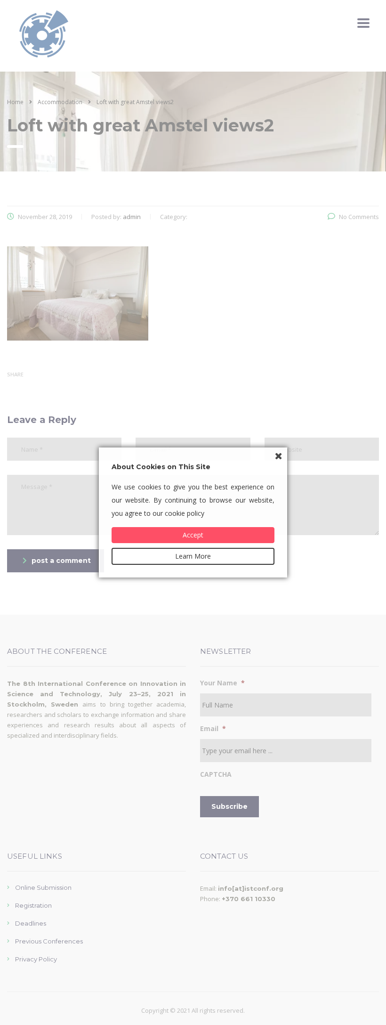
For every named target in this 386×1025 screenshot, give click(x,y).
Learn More (193, 556)
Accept (193, 534)
